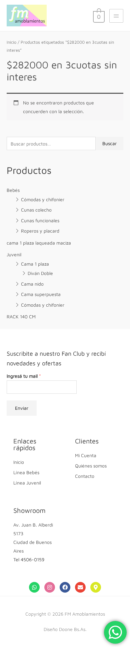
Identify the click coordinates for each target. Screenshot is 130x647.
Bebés (13, 190)
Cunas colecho (36, 210)
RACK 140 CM (21, 316)
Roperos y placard (40, 231)
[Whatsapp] (34, 587)
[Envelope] (80, 587)
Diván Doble (40, 273)
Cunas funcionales (40, 220)
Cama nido (32, 284)
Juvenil (14, 254)
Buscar (109, 143)
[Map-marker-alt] (95, 587)
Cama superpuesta (41, 294)
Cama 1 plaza (35, 264)
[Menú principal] (116, 16)
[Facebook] (65, 587)
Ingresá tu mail (24, 376)
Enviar (21, 408)
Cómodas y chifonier (42, 199)
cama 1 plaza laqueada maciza (39, 243)
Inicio (11, 42)
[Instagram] (49, 587)
